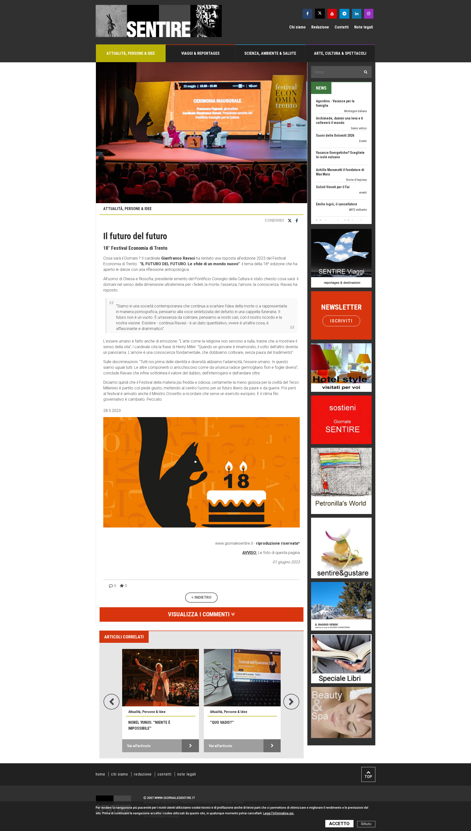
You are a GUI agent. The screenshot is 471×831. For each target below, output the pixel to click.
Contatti (342, 27)
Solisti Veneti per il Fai (333, 161)
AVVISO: (249, 552)
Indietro (202, 597)
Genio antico (359, 102)
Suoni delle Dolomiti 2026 (335, 109)
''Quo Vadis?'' (222, 722)
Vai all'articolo (139, 746)
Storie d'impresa (356, 154)
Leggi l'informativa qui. (278, 813)
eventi (363, 166)
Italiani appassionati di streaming (341, 195)
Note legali (363, 27)
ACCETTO (339, 823)
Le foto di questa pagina (278, 552)
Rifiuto (366, 824)
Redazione (320, 27)
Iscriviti (341, 320)
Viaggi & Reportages (200, 53)
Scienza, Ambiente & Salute (270, 53)
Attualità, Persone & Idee (130, 53)
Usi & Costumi (357, 218)
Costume (361, 201)
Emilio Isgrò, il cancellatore (336, 178)
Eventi (363, 115)
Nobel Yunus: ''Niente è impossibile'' (149, 725)
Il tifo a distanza (328, 212)
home (100, 774)
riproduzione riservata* (278, 543)
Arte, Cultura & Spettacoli (340, 53)
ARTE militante (358, 183)
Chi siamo (297, 27)
